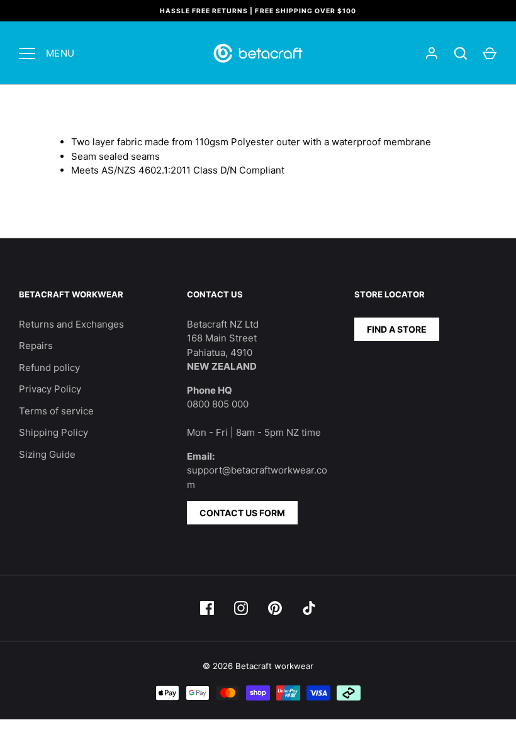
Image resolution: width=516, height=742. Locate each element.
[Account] (432, 53)
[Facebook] (207, 608)
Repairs (36, 346)
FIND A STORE (397, 329)
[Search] (460, 53)
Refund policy (49, 368)
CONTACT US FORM (242, 512)
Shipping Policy (53, 432)
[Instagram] (241, 608)
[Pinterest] (275, 608)
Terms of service (56, 411)
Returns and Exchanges (71, 324)
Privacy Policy (50, 389)
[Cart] (489, 53)
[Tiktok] (309, 608)
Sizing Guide (47, 454)
